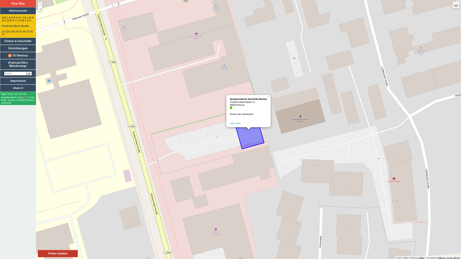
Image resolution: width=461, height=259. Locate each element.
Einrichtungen (18, 48)
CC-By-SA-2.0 (453, 257)
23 (27, 31)
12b (12, 31)
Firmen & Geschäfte (18, 41)
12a (7, 31)
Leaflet (399, 257)
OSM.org (442, 257)
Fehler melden (235, 123)
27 (3, 34)
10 (3, 31)
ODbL (421, 257)
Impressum (18, 80)
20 (24, 31)
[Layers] (456, 5)
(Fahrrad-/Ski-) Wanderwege (18, 64)
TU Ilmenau (20, 55)
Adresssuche (18, 10)
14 (16, 31)
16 (20, 31)
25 (31, 31)
